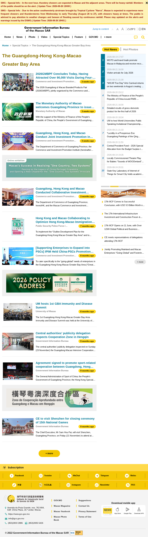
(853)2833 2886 (15, 523)
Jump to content (100, 29)
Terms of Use (84, 517)
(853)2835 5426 (35, 523)
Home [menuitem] (7, 37)
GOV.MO (58, 500)
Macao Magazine (62, 506)
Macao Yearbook (62, 511)
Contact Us (83, 506)
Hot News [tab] (110, 49)
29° (133, 29)
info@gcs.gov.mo (16, 518)
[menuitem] (19, 37)
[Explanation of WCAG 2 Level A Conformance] (76, 532)
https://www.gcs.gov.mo (19, 514)
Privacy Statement (87, 511)
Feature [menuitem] (79, 37)
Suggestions (84, 500)
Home (5, 45)
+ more (140, 262)
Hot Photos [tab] (130, 49)
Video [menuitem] (44, 37)
